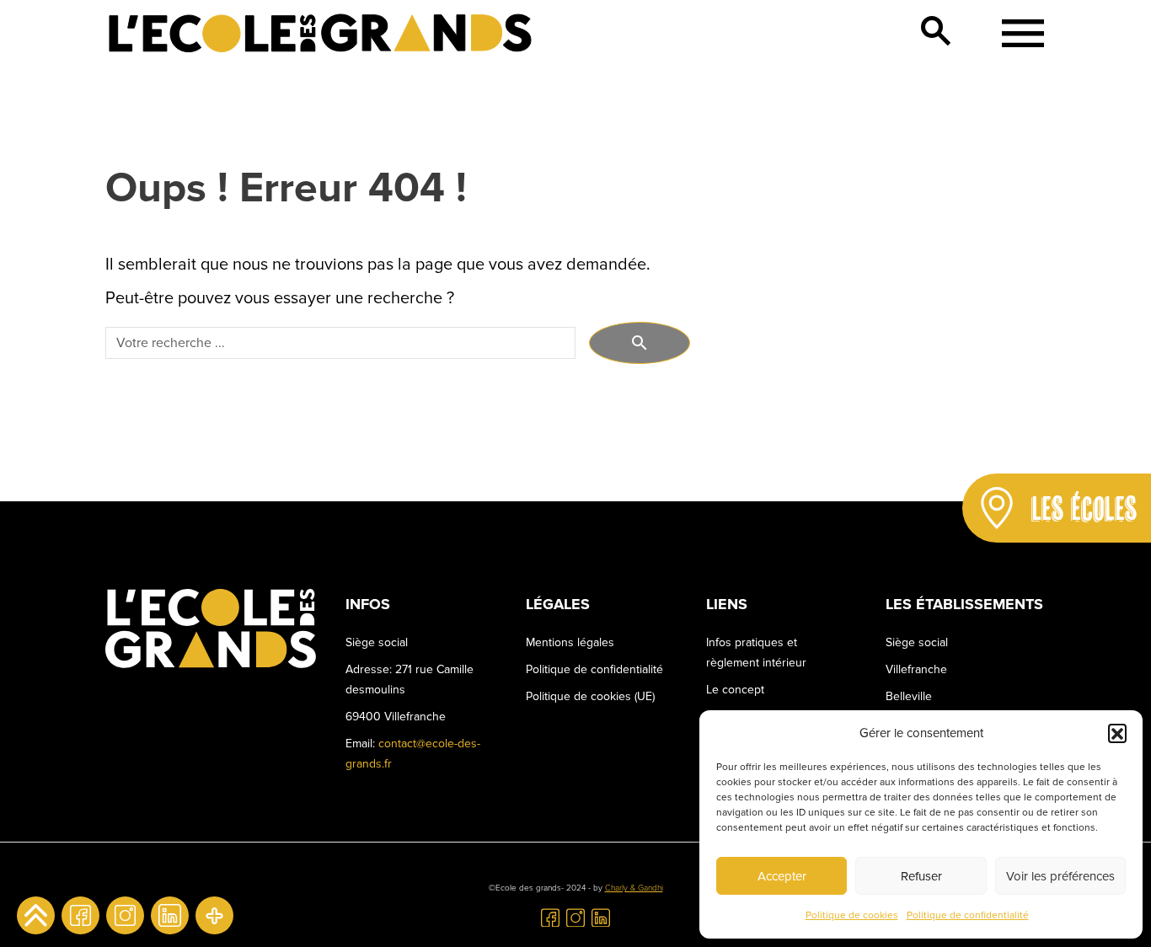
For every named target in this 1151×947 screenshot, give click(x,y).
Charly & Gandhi (634, 888)
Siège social (917, 642)
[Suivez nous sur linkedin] (170, 915)
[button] (1117, 733)
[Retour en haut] (36, 915)
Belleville (909, 696)
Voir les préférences (1060, 876)
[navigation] (1017, 33)
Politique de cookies (852, 915)
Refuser (921, 876)
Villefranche (916, 669)
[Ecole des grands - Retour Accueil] (320, 33)
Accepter (782, 876)
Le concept (735, 689)
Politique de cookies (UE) (590, 696)
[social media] (214, 915)
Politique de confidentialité (968, 915)
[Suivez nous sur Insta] (125, 915)
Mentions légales (570, 642)
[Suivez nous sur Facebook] (80, 915)
